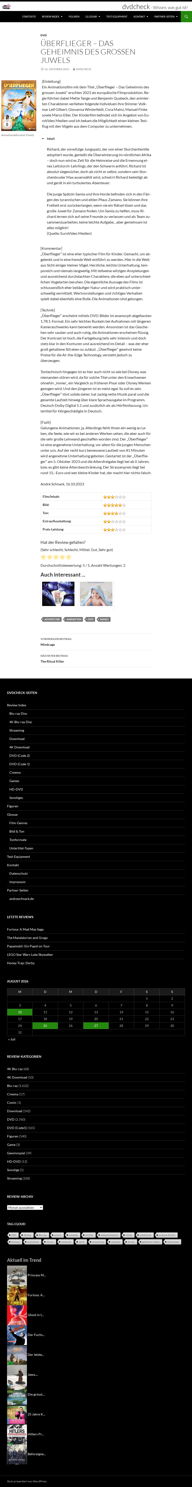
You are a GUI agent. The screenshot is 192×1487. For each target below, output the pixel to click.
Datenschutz (18, 873)
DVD (44, 35)
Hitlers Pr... (36, 1434)
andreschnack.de (21, 899)
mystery (115, 1241)
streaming (97, 1241)
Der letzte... (36, 1355)
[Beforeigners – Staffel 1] (17, 1454)
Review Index (50, 16)
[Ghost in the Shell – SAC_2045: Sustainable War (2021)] (17, 1315)
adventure (52, 619)
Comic (12, 1102)
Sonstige (13, 1170)
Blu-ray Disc (18, 713)
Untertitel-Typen (21, 848)
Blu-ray (12, 1086)
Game (11, 1145)
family (104, 619)
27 (96, 1026)
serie (82, 1241)
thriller (89, 1235)
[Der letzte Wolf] (17, 1355)
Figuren (74, 16)
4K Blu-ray (15, 1069)
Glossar (91, 16)
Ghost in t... (36, 1315)
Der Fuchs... (36, 1335)
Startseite (29, 16)
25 (45, 1026)
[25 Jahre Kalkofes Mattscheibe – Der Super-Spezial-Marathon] (17, 1414)
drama (27, 1235)
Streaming (16, 730)
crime (129, 1235)
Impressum (17, 882)
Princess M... (37, 1275)
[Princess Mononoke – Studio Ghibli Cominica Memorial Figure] (17, 1275)
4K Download (19, 747)
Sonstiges (16, 798)
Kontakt (139, 16)
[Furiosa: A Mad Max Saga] (17, 1295)
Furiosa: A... (36, 1295)
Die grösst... (36, 1394)
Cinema (15, 772)
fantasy (15, 1241)
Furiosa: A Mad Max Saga (25, 929)
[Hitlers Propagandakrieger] (17, 1434)
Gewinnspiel (16, 1153)
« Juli (11, 1039)
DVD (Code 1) (19, 764)
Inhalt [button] (51, 139)
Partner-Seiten (164, 16)
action (57, 1235)
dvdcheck (83, 69)
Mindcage (56, 641)
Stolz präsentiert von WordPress (27, 1481)
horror (50, 1241)
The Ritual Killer (54, 658)
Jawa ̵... (33, 1374)
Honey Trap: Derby (21, 963)
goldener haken (151, 1241)
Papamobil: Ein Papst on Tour (28, 946)
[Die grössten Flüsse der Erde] (17, 1394)
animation (73, 619)
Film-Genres (18, 823)
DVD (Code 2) (19, 756)
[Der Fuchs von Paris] (17, 1335)
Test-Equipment (116, 16)
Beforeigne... (37, 1454)
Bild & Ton (16, 831)
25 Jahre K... (36, 1414)
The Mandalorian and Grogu (27, 938)
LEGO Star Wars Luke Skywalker (30, 954)
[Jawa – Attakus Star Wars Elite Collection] (17, 1374)
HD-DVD (16, 789)
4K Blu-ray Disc (20, 722)
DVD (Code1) (17, 1128)
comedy (73, 1235)
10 (20, 1012)
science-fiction (167, 1235)
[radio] (43, 557)
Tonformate (17, 840)
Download (17, 739)
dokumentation (109, 1235)
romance (66, 1241)
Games (14, 781)
